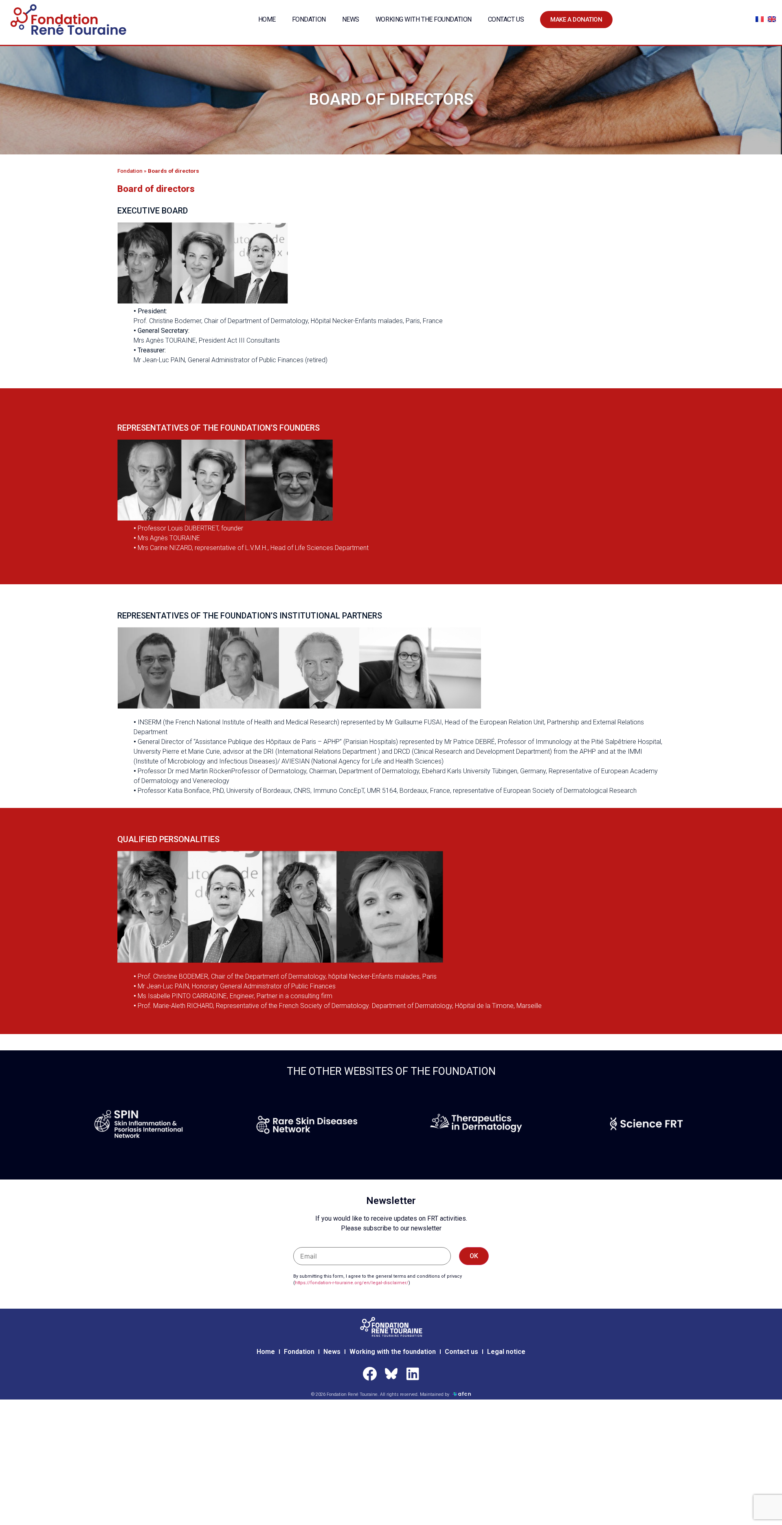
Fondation (309, 19)
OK (474, 1256)
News (350, 19)
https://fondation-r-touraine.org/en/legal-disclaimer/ (352, 1282)
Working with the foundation (424, 19)
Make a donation (576, 19)
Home (267, 19)
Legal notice (506, 1352)
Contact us (506, 19)
